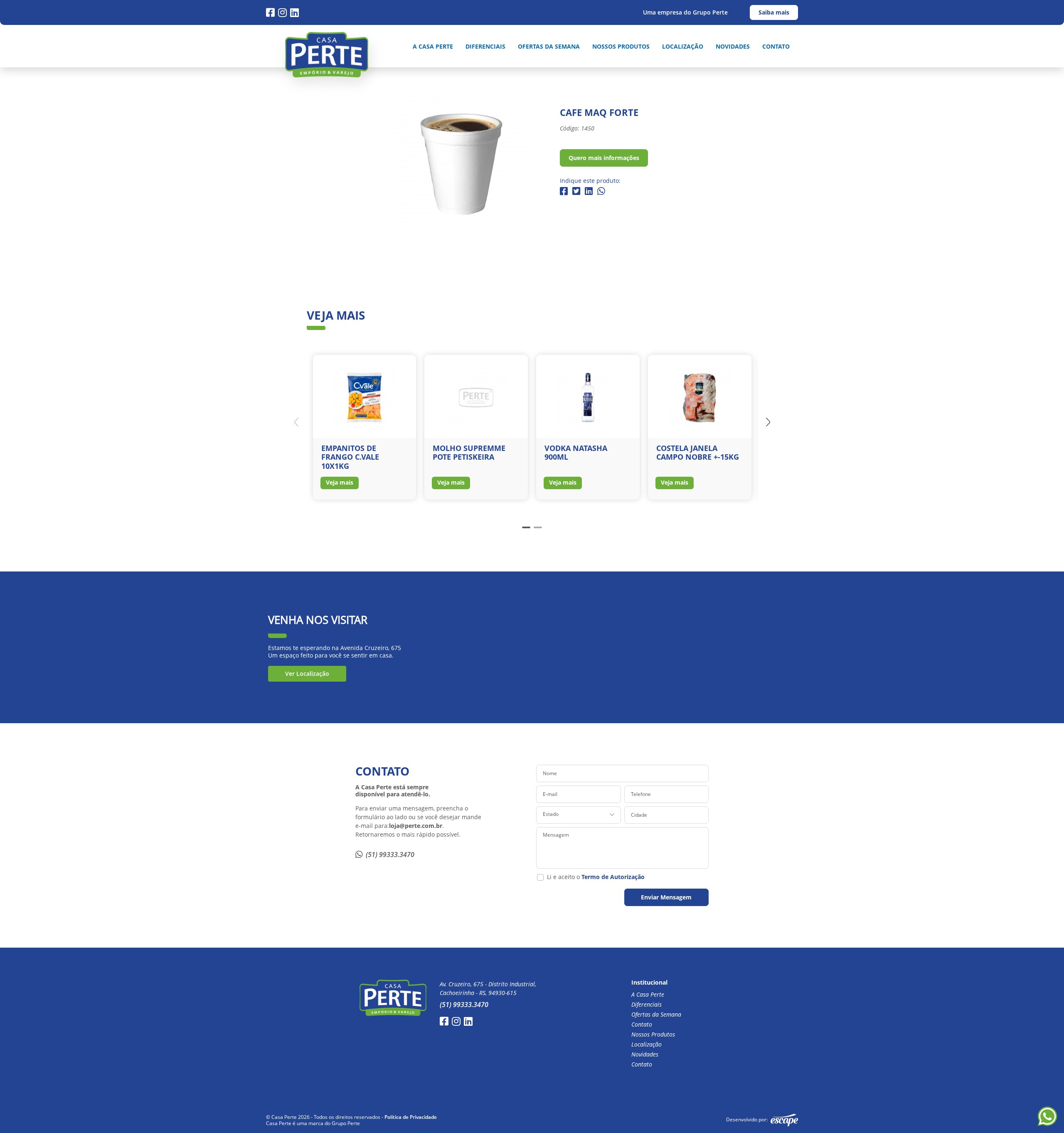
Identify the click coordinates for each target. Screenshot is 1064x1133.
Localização (682, 46)
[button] (768, 422)
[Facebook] (270, 12)
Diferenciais (485, 46)
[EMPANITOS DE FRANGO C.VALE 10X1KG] (364, 396)
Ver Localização (307, 673)
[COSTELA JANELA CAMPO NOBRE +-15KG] (699, 396)
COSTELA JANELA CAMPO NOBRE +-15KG (697, 452)
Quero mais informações (604, 158)
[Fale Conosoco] (1047, 1116)
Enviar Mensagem (666, 897)
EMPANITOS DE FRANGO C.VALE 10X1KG (350, 457)
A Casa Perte (433, 46)
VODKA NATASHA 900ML (575, 452)
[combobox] (578, 815)
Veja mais (339, 482)
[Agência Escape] (784, 1120)
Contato (776, 46)
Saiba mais (774, 12)
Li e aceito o (596, 877)
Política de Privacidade (410, 1117)
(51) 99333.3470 (390, 854)
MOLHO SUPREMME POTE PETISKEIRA (469, 452)
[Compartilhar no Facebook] (564, 191)
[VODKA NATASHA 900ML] (588, 396)
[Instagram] (282, 12)
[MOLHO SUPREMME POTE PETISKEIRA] (476, 396)
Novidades (733, 46)
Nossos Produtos (621, 46)
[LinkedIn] (294, 12)
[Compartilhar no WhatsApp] (601, 191)
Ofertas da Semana (549, 46)
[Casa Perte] (326, 55)
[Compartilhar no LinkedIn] (589, 191)
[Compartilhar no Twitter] (576, 191)
